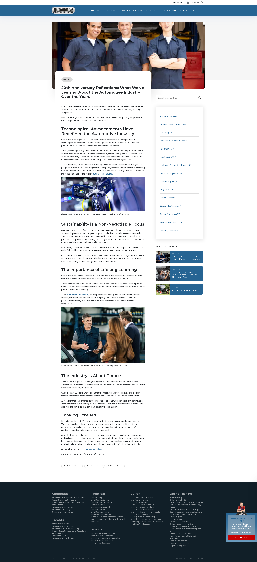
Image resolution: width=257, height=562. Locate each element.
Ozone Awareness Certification (64, 512)
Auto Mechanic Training (100, 512)
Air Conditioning (176, 497)
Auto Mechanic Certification (101, 502)
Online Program (167, 181)
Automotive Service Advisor (62, 507)
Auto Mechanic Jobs (98, 505)
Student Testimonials (169, 205)
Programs (95, 10)
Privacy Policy (90, 558)
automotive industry (94, 466)
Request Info (241, 537)
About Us (196, 10)
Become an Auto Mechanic (101, 514)
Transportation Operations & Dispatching (68, 502)
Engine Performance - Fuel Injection (183, 526)
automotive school (115, 466)
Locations (110, 10)
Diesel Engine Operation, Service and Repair (186, 502)
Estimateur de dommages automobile (105, 538)
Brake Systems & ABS (178, 500)
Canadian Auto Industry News (173, 140)
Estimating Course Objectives (181, 533)
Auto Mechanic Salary (99, 509)
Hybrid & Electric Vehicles (179, 543)
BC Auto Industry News (171, 124)
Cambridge (165, 132)
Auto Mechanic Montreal (100, 507)
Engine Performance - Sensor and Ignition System (185, 530)
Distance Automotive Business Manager (185, 509)
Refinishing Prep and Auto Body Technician (147, 521)
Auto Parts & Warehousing (140, 502)
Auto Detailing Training (139, 500)
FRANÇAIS (195, 2)
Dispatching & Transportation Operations (107, 517)
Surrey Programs (168, 214)
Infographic (165, 148)
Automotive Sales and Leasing (63, 538)
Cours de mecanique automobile (103, 533)
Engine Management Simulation (181, 524)
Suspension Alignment (178, 545)
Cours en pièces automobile (102, 540)
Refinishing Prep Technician (141, 524)
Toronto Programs (168, 222)
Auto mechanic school (72, 466)
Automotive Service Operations (64, 500)
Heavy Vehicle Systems (178, 541)
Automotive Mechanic (60, 524)
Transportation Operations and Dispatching (69, 531)
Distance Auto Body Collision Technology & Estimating (186, 506)
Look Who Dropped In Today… (174, 165)
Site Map (81, 558)
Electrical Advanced (177, 519)
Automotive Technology (61, 509)
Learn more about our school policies (139, 10)
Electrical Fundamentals (179, 521)
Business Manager (59, 536)
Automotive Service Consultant (142, 507)
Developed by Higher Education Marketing (190, 558)
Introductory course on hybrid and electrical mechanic (108, 520)
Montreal (67, 79)
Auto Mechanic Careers (100, 500)
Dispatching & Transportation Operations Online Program (185, 515)
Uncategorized (167, 230)
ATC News (165, 116)
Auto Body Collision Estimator (142, 497)
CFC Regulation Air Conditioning (143, 517)
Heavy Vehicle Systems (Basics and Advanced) (183, 537)
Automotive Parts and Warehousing (65, 528)
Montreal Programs (169, 173)
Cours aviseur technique (100, 543)
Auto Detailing (57, 505)
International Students (175, 10)
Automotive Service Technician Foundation (68, 497)
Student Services (167, 197)
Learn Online (177, 2)
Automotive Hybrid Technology (142, 505)
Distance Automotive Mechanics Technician (186, 512)
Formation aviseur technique (102, 536)
